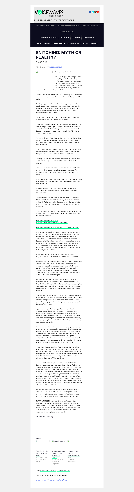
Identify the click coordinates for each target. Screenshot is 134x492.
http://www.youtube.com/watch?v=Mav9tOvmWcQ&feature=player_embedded (52, 221)
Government (73, 44)
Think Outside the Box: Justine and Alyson (42, 453)
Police (53, 470)
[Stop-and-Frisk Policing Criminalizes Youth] (74, 444)
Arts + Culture (43, 44)
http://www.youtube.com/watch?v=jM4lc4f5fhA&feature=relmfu (57, 227)
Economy (76, 38)
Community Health (48, 38)
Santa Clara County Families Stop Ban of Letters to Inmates (58, 454)
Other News (67, 31)
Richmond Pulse (55, 67)
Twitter (93, 12)
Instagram (95, 12)
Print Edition (90, 25)
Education (64, 38)
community (45, 470)
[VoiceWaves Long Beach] (50, 14)
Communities (88, 38)
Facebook (90, 12)
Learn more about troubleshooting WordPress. (51, 480)
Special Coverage (90, 44)
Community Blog (45, 25)
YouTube (98, 12)
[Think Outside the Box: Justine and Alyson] (43, 444)
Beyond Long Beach (69, 25)
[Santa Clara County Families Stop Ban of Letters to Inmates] (59, 444)
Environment (59, 44)
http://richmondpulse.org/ (44, 417)
